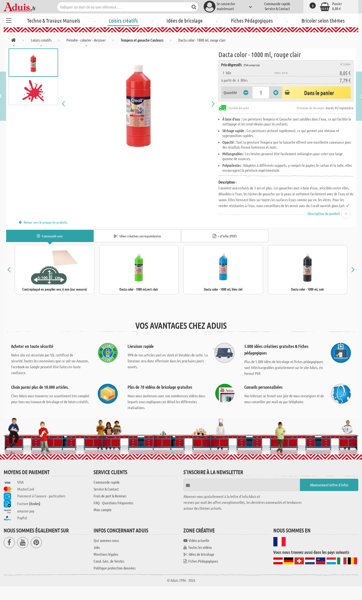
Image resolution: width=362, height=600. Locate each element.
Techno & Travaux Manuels (53, 20)
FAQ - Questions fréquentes (113, 502)
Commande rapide (277, 3)
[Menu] (9, 20)
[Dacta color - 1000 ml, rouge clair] (138, 103)
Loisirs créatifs (123, 20)
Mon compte (103, 509)
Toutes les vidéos (200, 547)
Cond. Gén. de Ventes (109, 561)
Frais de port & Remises (110, 495)
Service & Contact (277, 8)
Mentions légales (106, 554)
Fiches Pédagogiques (252, 20)
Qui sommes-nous (106, 540)
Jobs (97, 547)
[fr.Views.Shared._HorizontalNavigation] (13, 41)
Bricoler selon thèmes (323, 20)
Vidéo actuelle (199, 540)
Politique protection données (114, 568)
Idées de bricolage (184, 20)
